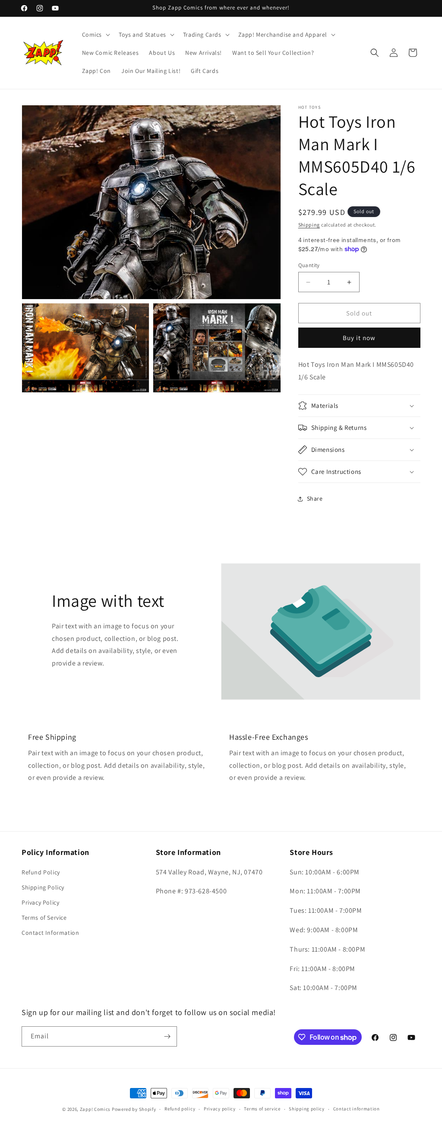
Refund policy (179, 1109)
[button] (95, 34)
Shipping (309, 224)
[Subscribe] (167, 1036)
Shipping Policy (43, 887)
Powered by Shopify (134, 1109)
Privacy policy (220, 1109)
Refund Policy (41, 872)
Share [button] (315, 498)
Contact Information (50, 933)
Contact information (356, 1109)
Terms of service (262, 1109)
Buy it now (359, 338)
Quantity (309, 265)
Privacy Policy (40, 902)
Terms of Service (44, 917)
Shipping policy (307, 1109)
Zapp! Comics (96, 1109)
